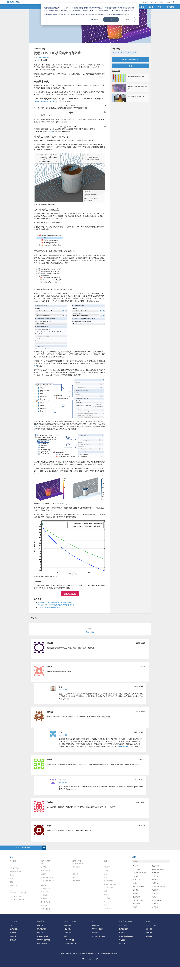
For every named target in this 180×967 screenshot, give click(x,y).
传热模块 (49, 131)
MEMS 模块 (136, 879)
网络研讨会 (95, 925)
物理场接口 (107, 894)
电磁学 (43, 885)
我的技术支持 (123, 929)
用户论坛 (67, 932)
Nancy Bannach (43, 58)
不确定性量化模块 (138, 886)
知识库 (121, 932)
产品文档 (122, 940)
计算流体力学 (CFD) (47, 881)
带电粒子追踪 (45, 902)
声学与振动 (76, 867)
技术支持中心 (123, 925)
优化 (105, 874)
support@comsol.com (125, 746)
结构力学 (75, 877)
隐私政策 (68, 953)
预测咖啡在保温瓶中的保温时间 (49, 607)
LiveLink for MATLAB (17, 900)
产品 (11, 925)
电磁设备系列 (156, 900)
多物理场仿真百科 (70, 943)
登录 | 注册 (90, 632)
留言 (130, 66)
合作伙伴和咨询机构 (126, 936)
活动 (151, 7)
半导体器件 (45, 895)
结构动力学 (76, 881)
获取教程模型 (70, 593)
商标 (74, 953)
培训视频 (170, 7)
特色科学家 (156, 873)
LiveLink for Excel (15, 896)
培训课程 (67, 929)
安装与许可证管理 (110, 884)
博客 (160, 7)
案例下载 (40, 925)
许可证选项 (14, 932)
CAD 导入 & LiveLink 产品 (18, 893)
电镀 (11, 882)
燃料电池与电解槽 (158, 869)
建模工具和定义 (109, 887)
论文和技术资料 (42, 936)
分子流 (43, 867)
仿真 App (107, 870)
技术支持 (145, 2)
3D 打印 (135, 866)
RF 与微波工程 (46, 888)
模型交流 (67, 936)
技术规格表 (14, 929)
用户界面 (107, 898)
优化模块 (135, 890)
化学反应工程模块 (138, 900)
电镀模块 (155, 904)
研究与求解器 (108, 901)
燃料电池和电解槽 (16, 871)
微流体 (43, 874)
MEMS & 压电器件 (78, 863)
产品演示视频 (41, 929)
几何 (105, 877)
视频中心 (140, 7)
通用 (134, 52)
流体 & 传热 (122, 52)
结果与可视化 (108, 908)
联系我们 (149, 936)
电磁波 (154, 897)
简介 (129, 52)
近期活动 (95, 932)
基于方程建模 (108, 881)
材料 (105, 891)
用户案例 (40, 932)
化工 (11, 865)
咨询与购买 (154, 2)
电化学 (12, 875)
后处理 (134, 907)
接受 (110, 19)
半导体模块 (136, 904)
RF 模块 (135, 883)
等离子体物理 (45, 909)
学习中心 (67, 925)
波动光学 (44, 905)
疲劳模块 (155, 907)
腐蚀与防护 (13, 885)
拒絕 (127, 19)
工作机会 (149, 929)
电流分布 (155, 893)
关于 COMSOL (151, 925)
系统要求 (13, 936)
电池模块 (155, 890)
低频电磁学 (45, 892)
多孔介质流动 (45, 870)
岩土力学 (75, 870)
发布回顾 (13, 940)
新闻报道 (149, 932)
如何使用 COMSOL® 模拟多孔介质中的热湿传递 (56, 605)
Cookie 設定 (94, 19)
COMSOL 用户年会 (98, 936)
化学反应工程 (14, 868)
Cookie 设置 (82, 953)
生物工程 (155, 876)
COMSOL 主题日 (97, 929)
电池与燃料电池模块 (158, 886)
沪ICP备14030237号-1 (94, 953)
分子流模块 (136, 897)
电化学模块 (156, 883)
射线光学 (44, 898)
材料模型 (75, 874)
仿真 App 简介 (42, 943)
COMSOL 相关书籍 (43, 940)
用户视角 (155, 879)
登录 (168, 2)
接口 (11, 890)
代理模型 (107, 867)
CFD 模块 (135, 876)
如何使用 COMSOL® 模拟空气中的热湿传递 (54, 602)
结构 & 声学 (76, 861)
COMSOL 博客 (39, 49)
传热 (114, 52)
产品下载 (122, 943)
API (105, 863)
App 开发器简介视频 (139, 873)
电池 (11, 878)
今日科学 (13, 861)
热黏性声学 (156, 866)
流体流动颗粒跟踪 (47, 877)
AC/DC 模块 (136, 869)
